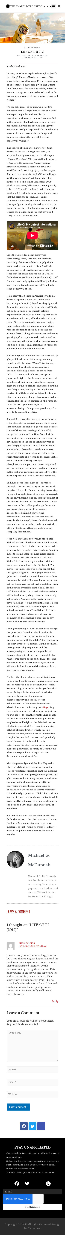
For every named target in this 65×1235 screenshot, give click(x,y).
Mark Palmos (27, 943)
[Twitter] (47, 6)
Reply (55, 1001)
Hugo (46, 707)
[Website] (32, 1095)
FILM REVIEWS (32, 48)
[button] (53, 6)
